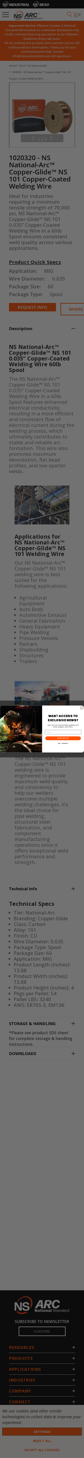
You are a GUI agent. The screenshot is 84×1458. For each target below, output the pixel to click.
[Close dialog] (81, 708)
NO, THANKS (63, 743)
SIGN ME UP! (63, 738)
